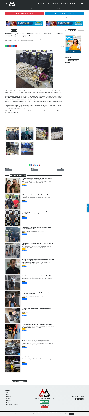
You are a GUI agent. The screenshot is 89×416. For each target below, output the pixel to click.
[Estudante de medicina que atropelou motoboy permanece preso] (12, 331)
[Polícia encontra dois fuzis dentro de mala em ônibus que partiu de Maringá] (12, 250)
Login (73, 3)
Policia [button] (67, 62)
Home (8, 392)
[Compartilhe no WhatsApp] (6, 46)
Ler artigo (24, 185)
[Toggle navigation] (6, 4)
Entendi (71, 413)
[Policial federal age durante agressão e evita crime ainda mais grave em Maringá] (12, 201)
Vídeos (9, 400)
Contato (9, 402)
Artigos (9, 396)
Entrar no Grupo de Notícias (65, 13)
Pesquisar (55, 3)
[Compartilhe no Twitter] (12, 46)
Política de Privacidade (12, 404)
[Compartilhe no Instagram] (10, 46)
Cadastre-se (64, 3)
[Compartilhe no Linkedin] (14, 46)
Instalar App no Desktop (25, 13)
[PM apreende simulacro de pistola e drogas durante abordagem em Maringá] (12, 315)
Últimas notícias (44, 3)
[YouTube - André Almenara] (82, 399)
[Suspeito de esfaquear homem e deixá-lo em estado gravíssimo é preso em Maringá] (12, 218)
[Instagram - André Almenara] (79, 399)
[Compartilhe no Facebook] (8, 46)
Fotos (8, 398)
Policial (23, 184)
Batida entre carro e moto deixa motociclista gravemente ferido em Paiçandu (45, 8)
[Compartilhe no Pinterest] (16, 46)
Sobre (8, 394)
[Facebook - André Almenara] (76, 399)
